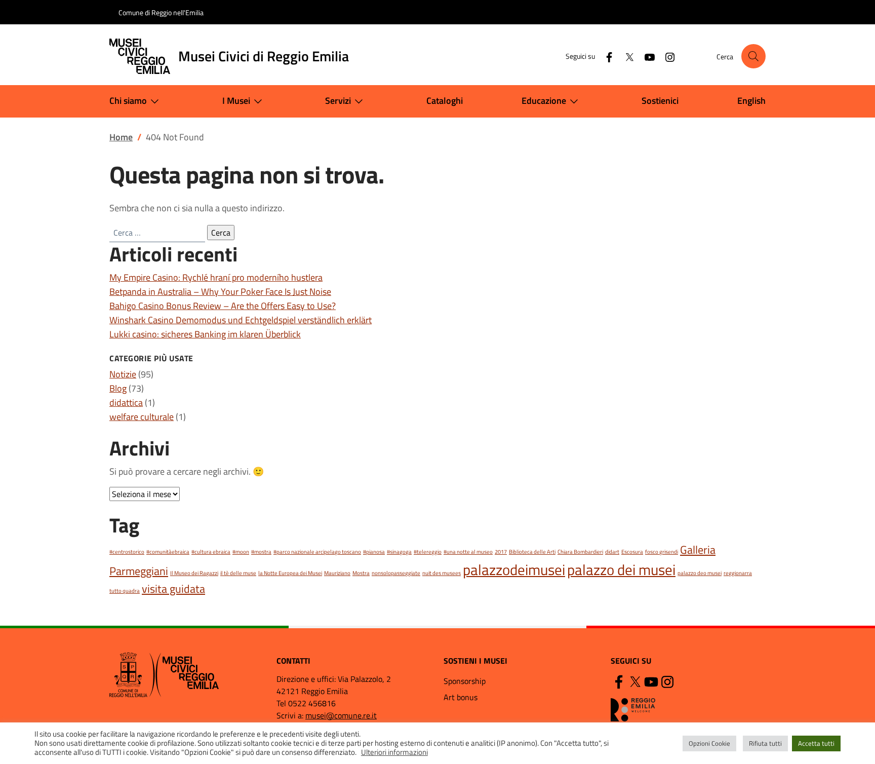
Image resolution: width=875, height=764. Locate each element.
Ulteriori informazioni (394, 752)
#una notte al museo (468, 552)
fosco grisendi (661, 552)
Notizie (122, 374)
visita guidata (173, 588)
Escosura (632, 552)
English (751, 100)
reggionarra (738, 573)
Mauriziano (337, 573)
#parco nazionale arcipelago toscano (317, 552)
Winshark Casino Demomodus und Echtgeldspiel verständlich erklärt (240, 320)
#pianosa (374, 552)
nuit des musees (441, 573)
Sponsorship (465, 681)
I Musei (236, 100)
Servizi (338, 100)
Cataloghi (444, 100)
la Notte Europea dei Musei (290, 573)
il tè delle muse (238, 573)
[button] (753, 56)
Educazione (544, 100)
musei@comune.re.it (341, 715)
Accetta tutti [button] (816, 743)
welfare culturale (141, 417)
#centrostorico (126, 552)
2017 (501, 552)
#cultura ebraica (210, 552)
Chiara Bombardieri (580, 552)
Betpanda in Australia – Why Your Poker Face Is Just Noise (220, 291)
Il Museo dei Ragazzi (194, 573)
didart (612, 552)
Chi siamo (128, 100)
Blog (118, 388)
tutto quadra (124, 591)
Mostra (361, 573)
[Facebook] (605, 56)
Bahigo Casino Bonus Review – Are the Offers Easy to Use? (222, 306)
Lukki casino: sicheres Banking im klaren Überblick (205, 334)
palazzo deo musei (700, 573)
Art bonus (461, 697)
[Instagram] (666, 56)
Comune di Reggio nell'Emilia (161, 12)
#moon (240, 552)
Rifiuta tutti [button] (765, 743)
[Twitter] (625, 56)
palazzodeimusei (514, 569)
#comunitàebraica (167, 552)
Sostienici (660, 100)
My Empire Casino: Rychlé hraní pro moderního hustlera (216, 277)
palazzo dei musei (621, 569)
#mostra (261, 552)
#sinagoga (399, 552)
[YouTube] (645, 56)
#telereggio (428, 552)
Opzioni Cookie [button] (709, 743)
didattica (126, 402)
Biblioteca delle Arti (532, 552)
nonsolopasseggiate (396, 573)
